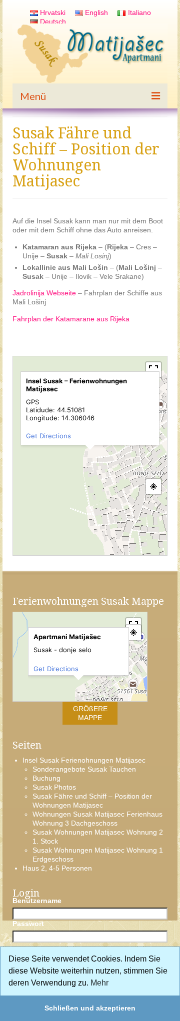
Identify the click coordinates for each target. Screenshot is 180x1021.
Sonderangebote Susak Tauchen (84, 769)
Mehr (99, 983)
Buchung (46, 778)
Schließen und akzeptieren (90, 1008)
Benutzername (37, 901)
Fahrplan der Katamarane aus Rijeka (71, 319)
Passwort (28, 924)
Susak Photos (54, 787)
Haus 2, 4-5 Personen (57, 868)
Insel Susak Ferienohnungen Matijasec (84, 760)
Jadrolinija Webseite (44, 293)
